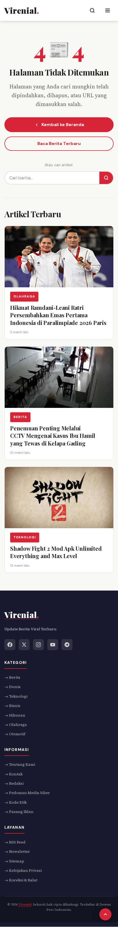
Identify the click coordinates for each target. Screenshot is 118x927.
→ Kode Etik (15, 802)
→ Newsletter (17, 851)
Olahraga (24, 296)
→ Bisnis (12, 705)
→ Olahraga (15, 724)
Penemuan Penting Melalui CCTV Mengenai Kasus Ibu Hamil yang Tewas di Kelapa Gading (52, 435)
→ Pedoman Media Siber (27, 793)
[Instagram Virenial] (38, 644)
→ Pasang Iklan (18, 811)
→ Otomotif (14, 734)
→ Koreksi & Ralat (20, 880)
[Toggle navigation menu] (108, 10)
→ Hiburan (14, 715)
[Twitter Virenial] (24, 644)
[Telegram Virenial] (66, 644)
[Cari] (106, 178)
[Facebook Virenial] (9, 644)
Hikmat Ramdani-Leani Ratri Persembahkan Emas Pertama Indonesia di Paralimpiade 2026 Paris (58, 315)
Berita (20, 417)
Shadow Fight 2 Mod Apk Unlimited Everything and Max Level (56, 552)
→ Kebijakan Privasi (23, 870)
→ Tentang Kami (19, 764)
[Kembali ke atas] (105, 914)
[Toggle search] (92, 10)
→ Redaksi (14, 783)
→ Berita (12, 677)
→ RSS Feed (15, 842)
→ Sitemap (14, 861)
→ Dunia (12, 687)
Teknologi (24, 537)
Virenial (24, 904)
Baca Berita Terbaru (59, 143)
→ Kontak (13, 774)
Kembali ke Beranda (62, 124)
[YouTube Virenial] (52, 644)
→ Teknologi (15, 696)
